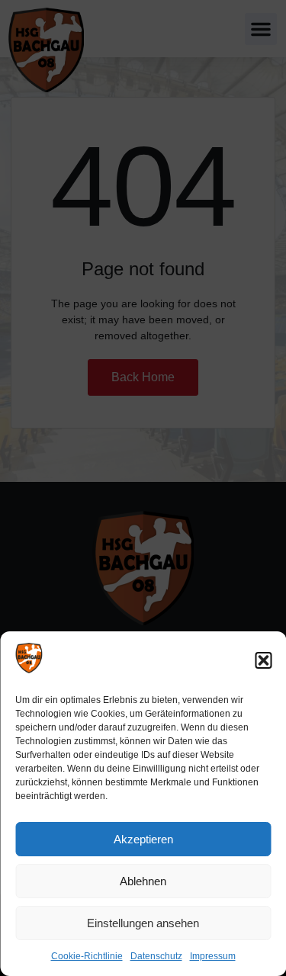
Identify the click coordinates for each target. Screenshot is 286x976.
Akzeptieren (143, 839)
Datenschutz (156, 956)
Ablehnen (143, 881)
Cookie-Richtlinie (87, 956)
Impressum (213, 956)
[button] (263, 660)
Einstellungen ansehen (143, 923)
